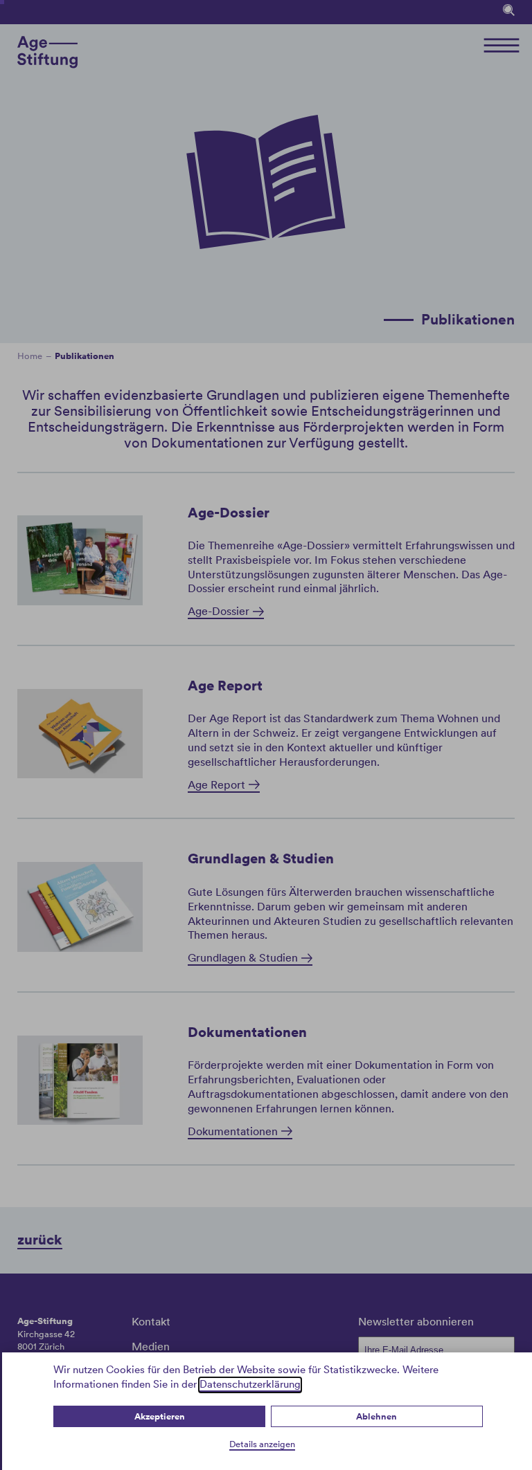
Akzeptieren (159, 1416)
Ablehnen (376, 1416)
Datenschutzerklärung (250, 1384)
